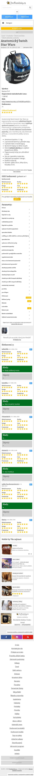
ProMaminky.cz (13, 769)
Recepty (17, 681)
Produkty (9, 36)
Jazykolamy (17, 699)
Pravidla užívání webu (17, 656)
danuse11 (5, 450)
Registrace (9, 17)
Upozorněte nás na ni (16, 324)
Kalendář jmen (17, 725)
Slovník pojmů (17, 743)
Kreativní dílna (17, 677)
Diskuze (17, 674)
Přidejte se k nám (17, 652)
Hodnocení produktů (17, 728)
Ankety (17, 754)
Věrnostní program (17, 746)
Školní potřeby (19, 36)
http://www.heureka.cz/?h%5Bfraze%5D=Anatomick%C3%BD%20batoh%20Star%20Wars (17, 102)
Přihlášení (25, 17)
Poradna (17, 685)
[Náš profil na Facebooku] (6, 637)
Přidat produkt (17, 28)
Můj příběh (17, 692)
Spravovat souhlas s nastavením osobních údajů (20, 774)
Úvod (3, 36)
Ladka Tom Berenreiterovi (10, 484)
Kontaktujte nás (17, 648)
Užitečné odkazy (17, 739)
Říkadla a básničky (17, 696)
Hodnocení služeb (17, 732)
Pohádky (17, 706)
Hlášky (17, 714)
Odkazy (17, 663)
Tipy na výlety (17, 735)
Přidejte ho (17, 340)
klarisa (4, 520)
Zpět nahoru (17, 670)
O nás (17, 645)
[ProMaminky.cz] (17, 3)
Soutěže (17, 750)
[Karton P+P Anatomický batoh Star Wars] (17, 67)
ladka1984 (5, 349)
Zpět (17, 32)
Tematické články (17, 688)
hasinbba (5, 383)
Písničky (17, 710)
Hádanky (17, 703)
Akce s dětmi (17, 721)
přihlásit (17, 199)
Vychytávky (17, 717)
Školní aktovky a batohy (10, 38)
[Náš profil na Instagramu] (17, 637)
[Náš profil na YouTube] (28, 637)
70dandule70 (6, 416)
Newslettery (17, 763)
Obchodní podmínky (17, 659)
